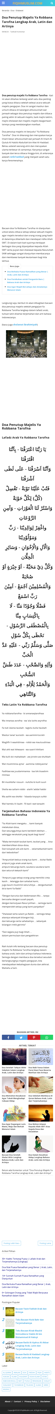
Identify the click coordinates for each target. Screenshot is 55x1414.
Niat (20, 1381)
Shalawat (7, 1385)
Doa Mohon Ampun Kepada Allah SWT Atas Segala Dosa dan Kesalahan (39, 1128)
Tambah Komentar (17, 32)
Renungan (36, 1381)
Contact (17, 1401)
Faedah (32, 1372)
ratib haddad (17, 156)
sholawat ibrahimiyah (25, 324)
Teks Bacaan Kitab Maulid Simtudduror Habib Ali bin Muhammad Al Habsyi (28, 1334)
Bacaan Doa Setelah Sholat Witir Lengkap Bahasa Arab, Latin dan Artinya (12, 1159)
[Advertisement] (27, 63)
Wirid (46, 1385)
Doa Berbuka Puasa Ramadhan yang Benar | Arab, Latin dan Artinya (27, 273)
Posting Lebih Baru (11, 1243)
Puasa (27, 1381)
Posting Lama (45, 1243)
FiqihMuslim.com (27, 3)
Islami (14, 1376)
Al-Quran (7, 1372)
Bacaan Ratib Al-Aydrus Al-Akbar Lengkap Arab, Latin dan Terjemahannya (32, 1345)
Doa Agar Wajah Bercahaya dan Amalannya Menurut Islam (27, 288)
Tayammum (18, 1385)
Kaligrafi (23, 1376)
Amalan (17, 1372)
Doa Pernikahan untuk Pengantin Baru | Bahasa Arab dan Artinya (25, 281)
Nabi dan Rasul (9, 1381)
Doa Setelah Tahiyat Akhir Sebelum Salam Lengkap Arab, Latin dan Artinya (14, 1070)
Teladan (29, 1385)
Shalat (47, 1381)
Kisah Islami (35, 1376)
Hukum (6, 1376)
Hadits (47, 1372)
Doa (24, 1372)
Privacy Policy (31, 1401)
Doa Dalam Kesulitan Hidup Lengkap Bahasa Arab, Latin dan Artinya (39, 1157)
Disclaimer (45, 1401)
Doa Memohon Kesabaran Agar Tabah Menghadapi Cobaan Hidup (14, 1098)
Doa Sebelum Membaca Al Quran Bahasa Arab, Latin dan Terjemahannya (40, 1098)
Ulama (38, 1385)
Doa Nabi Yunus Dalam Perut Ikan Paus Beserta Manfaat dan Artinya (40, 1070)
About (7, 1401)
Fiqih (40, 1372)
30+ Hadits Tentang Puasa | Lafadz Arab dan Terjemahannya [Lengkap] (23, 1260)
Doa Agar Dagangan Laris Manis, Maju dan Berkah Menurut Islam (14, 1126)
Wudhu (6, 1389)
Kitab (44, 1376)
